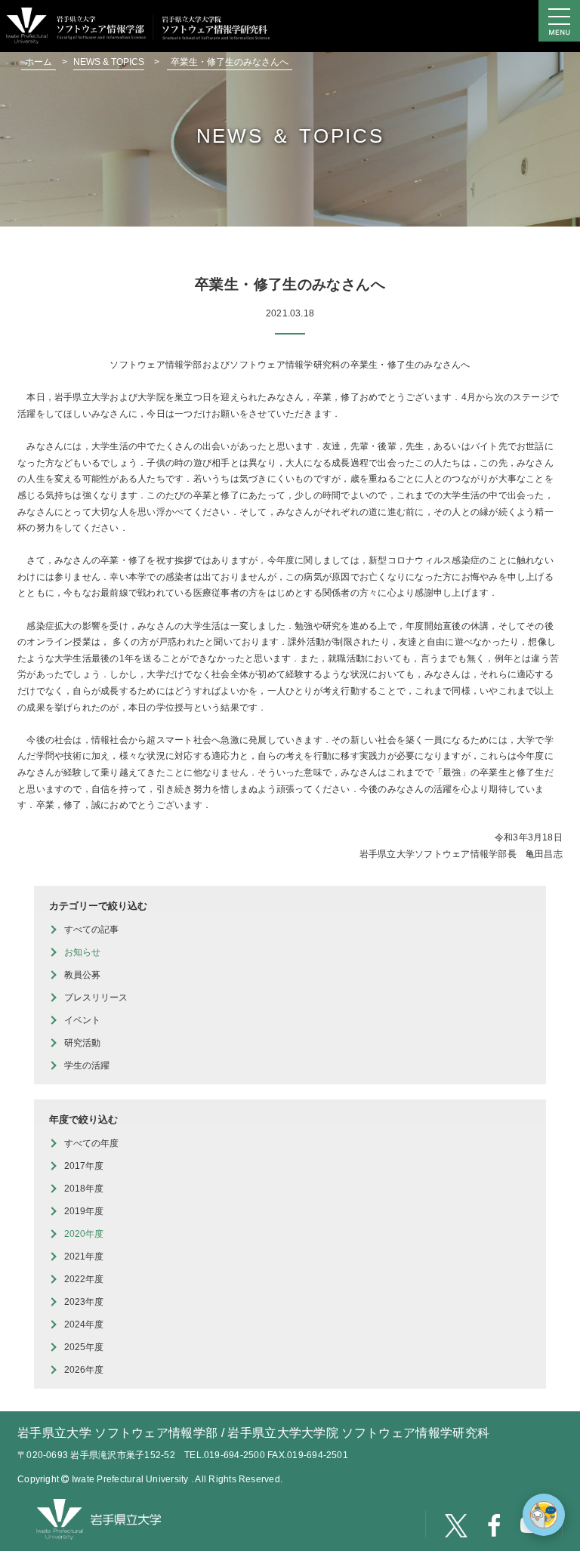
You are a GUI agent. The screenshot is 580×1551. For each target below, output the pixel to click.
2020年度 (83, 1234)
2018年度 (83, 1188)
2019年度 (83, 1211)
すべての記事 (91, 929)
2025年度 (83, 1347)
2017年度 (83, 1166)
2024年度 (83, 1324)
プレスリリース (96, 997)
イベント (82, 1020)
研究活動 (82, 1043)
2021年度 (83, 1256)
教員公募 (82, 975)
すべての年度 (91, 1143)
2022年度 (83, 1279)
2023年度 (83, 1302)
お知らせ (82, 952)
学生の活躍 (87, 1065)
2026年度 (83, 1369)
